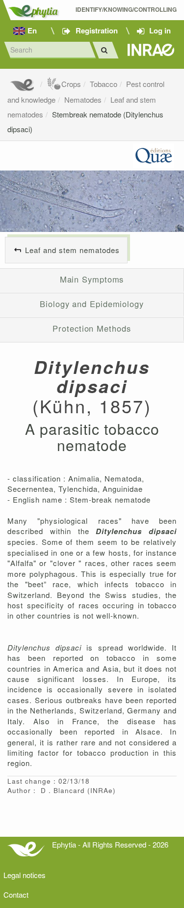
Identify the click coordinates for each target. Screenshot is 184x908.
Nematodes (83, 99)
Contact (15, 894)
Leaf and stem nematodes (72, 250)
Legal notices (24, 875)
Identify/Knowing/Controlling (126, 9)
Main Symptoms (92, 279)
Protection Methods (92, 328)
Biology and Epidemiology (92, 304)
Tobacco (103, 84)
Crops (71, 84)
